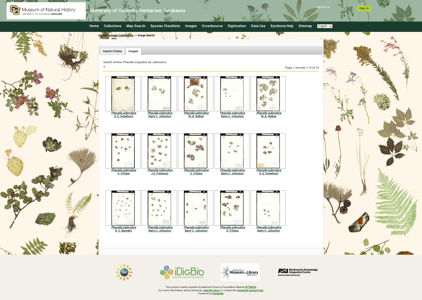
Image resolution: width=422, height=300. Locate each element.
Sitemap (305, 26)
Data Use (258, 26)
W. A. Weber (196, 116)
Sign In (364, 8)
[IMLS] (240, 272)
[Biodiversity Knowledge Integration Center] (298, 272)
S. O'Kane (124, 173)
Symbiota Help (282, 26)
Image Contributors (121, 35)
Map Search (136, 26)
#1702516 (250, 287)
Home (94, 26)
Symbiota (218, 293)
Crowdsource (212, 26)
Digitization (237, 26)
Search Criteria (112, 51)
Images (191, 26)
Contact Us (323, 7)
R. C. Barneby (123, 230)
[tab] (112, 51)
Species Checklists (165, 26)
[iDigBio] (182, 272)
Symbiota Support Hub (250, 290)
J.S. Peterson (159, 173)
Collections (113, 26)
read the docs (211, 290)
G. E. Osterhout (123, 116)
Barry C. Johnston (160, 116)
